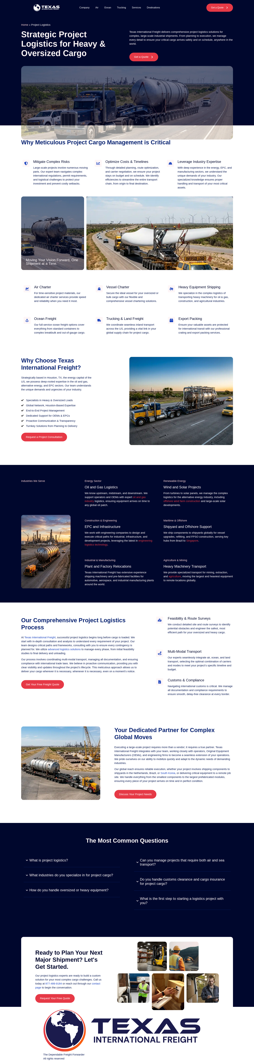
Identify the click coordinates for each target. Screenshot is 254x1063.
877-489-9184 (53, 983)
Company (84, 7)
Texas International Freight (40, 637)
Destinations (153, 7)
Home (24, 24)
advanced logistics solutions (64, 649)
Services (136, 7)
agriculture (175, 576)
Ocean (107, 7)
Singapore (192, 540)
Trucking (121, 7)
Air (96, 7)
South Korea (168, 773)
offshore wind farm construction (181, 501)
